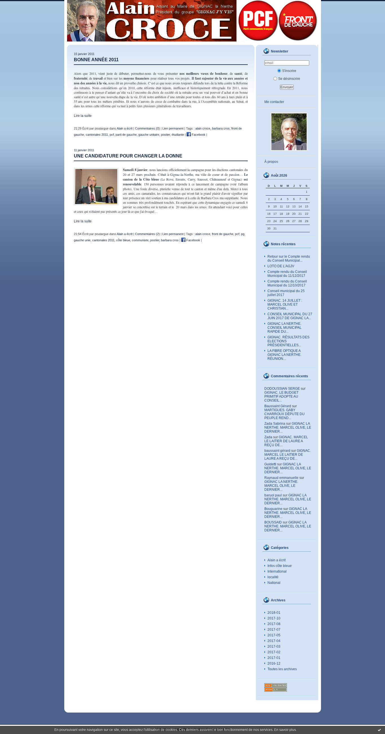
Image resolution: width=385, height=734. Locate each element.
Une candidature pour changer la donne (128, 156)
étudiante (178, 134)
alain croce (202, 128)
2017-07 (273, 630)
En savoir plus (285, 730)
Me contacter (274, 102)
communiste (140, 240)
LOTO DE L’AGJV (280, 266)
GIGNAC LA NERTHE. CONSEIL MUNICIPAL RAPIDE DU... (284, 328)
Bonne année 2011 (96, 59)
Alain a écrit (276, 560)
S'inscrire (289, 71)
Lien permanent (172, 128)
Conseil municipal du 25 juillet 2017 (286, 293)
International (277, 571)
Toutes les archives (282, 669)
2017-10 (273, 618)
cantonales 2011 (97, 134)
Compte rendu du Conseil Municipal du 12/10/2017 (287, 283)
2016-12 (273, 663)
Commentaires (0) (147, 128)
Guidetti (270, 464)
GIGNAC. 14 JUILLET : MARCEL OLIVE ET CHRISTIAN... (284, 304)
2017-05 (273, 635)
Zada (268, 437)
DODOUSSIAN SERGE (282, 389)
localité (272, 577)
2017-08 (273, 624)
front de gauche (222, 234)
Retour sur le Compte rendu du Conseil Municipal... (288, 258)
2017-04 (273, 641)
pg (242, 234)
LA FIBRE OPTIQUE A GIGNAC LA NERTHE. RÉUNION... (284, 355)
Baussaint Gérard (277, 406)
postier (165, 134)
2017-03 (273, 646)
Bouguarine (273, 509)
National (273, 583)
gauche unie (82, 240)
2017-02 (273, 652)
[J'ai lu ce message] (379, 730)
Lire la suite (83, 116)
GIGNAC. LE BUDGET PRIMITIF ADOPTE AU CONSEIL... (281, 396)
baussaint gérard (277, 451)
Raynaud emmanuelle (281, 478)
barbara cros (221, 128)
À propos (271, 162)
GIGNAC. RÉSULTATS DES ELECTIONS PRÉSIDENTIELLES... (288, 341)
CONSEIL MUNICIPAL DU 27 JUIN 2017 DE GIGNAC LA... (289, 316)
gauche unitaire (148, 134)
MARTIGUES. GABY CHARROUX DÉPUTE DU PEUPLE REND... (284, 414)
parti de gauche (126, 134)
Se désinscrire (289, 79)
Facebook (198, 134)
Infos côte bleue (279, 566)
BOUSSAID (273, 522)
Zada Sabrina (274, 424)
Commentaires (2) (147, 234)
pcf (112, 134)
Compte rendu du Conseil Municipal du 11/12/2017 (287, 274)
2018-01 (273, 613)
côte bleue (123, 240)
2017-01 (273, 658)
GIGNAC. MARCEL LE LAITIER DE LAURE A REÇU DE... (286, 441)
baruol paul (273, 495)
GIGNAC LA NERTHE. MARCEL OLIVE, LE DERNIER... (287, 427)
